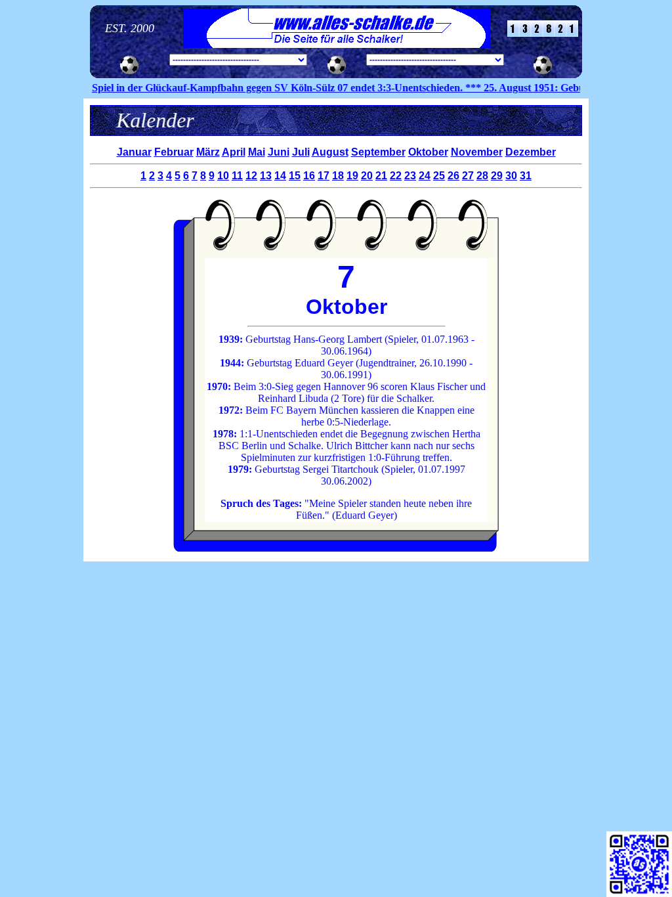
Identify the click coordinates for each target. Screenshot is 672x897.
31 (526, 175)
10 (223, 175)
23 (410, 175)
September (378, 152)
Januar (134, 152)
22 (396, 175)
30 (511, 175)
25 (439, 175)
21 (381, 175)
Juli (301, 152)
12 (251, 175)
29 (497, 175)
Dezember (530, 152)
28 (482, 175)
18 (338, 175)
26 (453, 175)
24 (424, 175)
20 (367, 175)
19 (352, 175)
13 (266, 175)
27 (468, 175)
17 (323, 175)
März (208, 152)
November (477, 152)
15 (295, 175)
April (233, 152)
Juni (278, 152)
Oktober (428, 152)
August (330, 152)
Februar (174, 152)
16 (309, 175)
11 (237, 175)
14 (280, 175)
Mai (256, 152)
